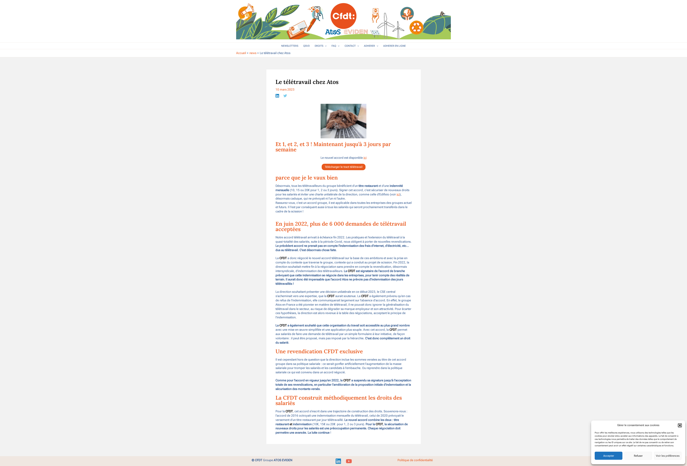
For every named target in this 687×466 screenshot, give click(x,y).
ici (365, 157)
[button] (680, 425)
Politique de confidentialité (415, 460)
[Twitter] (285, 96)
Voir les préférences (667, 455)
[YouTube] (349, 461)
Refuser (638, 455)
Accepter (608, 455)
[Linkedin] (277, 96)
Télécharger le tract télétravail (343, 167)
